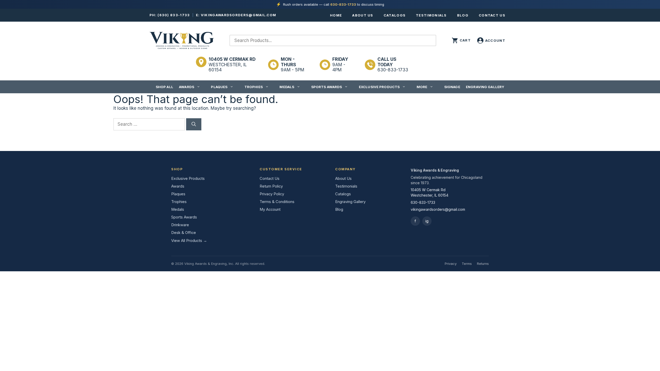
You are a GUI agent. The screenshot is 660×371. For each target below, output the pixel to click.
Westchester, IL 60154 (232, 64)
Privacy (451, 264)
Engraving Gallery (485, 87)
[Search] (193, 124)
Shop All (164, 87)
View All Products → (189, 240)
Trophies (253, 87)
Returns (483, 264)
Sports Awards (326, 87)
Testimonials (431, 15)
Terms (467, 264)
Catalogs (395, 15)
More (422, 87)
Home (336, 15)
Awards (186, 87)
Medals (286, 87)
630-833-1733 (343, 4)
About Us (362, 15)
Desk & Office (183, 232)
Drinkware (180, 225)
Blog (462, 15)
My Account (270, 209)
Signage (452, 87)
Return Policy (271, 186)
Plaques (219, 87)
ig (426, 221)
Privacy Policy (272, 194)
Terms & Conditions (277, 201)
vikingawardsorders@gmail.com (238, 15)
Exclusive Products (379, 87)
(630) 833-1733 (174, 15)
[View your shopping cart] (461, 40)
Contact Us (492, 15)
